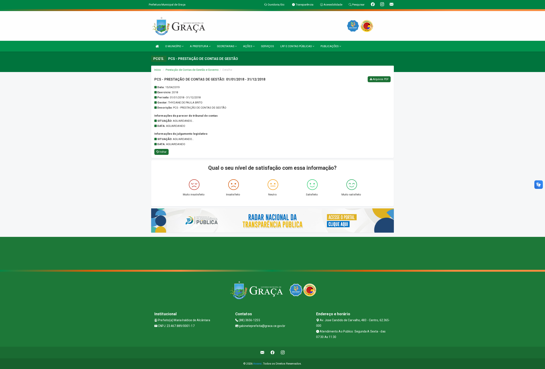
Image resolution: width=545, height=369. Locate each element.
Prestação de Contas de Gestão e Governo (192, 69)
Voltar (162, 151)
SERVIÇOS (267, 46)
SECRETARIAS (226, 46)
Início (157, 69)
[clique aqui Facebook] (272, 352)
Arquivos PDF (380, 79)
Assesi (257, 363)
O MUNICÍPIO (173, 46)
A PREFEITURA (199, 46)
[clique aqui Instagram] (283, 352)
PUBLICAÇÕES (330, 46)
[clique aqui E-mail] (262, 352)
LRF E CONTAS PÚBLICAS (296, 46)
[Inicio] (157, 46)
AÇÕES (248, 46)
